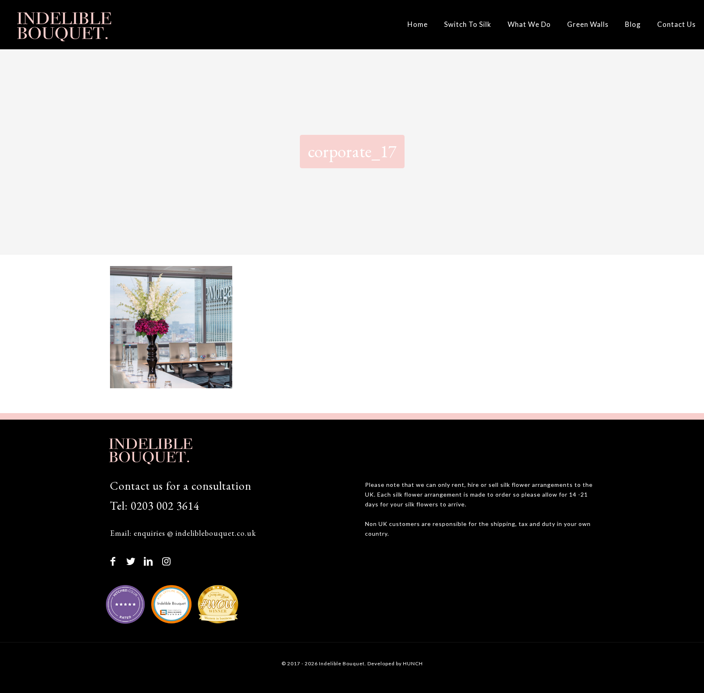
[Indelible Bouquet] (63, 24)
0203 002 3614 (165, 505)
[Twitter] (131, 561)
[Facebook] (113, 561)
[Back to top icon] (664, 675)
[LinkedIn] (149, 561)
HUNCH (413, 663)
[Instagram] (167, 561)
